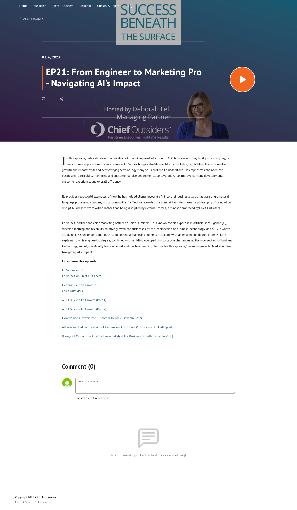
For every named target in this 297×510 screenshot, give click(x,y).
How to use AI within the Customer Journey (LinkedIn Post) (102, 318)
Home (23, 6)
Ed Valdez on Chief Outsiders (81, 276)
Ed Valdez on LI (73, 270)
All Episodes (33, 19)
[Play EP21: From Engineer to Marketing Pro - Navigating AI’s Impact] (242, 79)
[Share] (61, 99)
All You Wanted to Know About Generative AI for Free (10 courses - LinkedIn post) (117, 327)
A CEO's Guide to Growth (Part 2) (84, 309)
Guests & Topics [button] (108, 6)
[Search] (130, 6)
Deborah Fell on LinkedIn (79, 285)
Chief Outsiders (63, 6)
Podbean (43, 502)
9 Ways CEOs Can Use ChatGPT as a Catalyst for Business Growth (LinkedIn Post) (117, 336)
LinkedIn (85, 6)
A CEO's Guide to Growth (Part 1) (84, 300)
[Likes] (43, 99)
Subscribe (40, 6)
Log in (105, 398)
